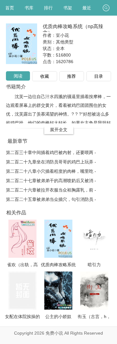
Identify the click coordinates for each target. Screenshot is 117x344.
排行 (48, 7)
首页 (9, 7)
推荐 (71, 76)
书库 (29, 7)
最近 (86, 7)
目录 (98, 76)
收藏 (44, 76)
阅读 (18, 75)
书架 (67, 7)
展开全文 (58, 129)
